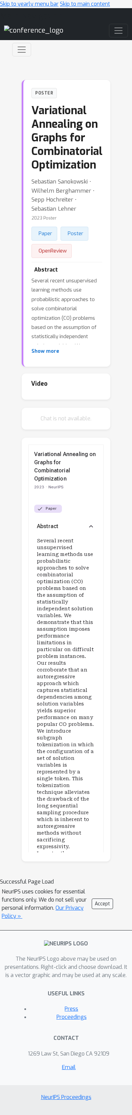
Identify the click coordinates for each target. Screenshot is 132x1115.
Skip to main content (85, 3)
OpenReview (53, 250)
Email (69, 1067)
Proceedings (72, 1017)
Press (71, 1008)
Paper (45, 233)
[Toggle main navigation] (118, 30)
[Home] (33, 30)
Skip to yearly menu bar (29, 3)
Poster (75, 233)
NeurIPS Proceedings (66, 1097)
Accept (102, 904)
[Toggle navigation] (21, 49)
